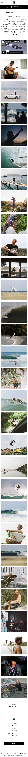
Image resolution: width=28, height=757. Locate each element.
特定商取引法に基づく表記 (14, 733)
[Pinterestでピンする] (15, 706)
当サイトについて (14, 725)
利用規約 (14, 728)
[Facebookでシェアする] (12, 706)
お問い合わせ (14, 723)
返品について (14, 735)
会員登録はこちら (14, 743)
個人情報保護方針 (14, 730)
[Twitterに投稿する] (10, 706)
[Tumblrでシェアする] (18, 706)
